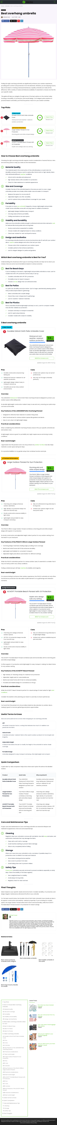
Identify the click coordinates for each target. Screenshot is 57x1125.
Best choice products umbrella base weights (8, 960)
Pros (6, 1040)
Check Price (49, 117)
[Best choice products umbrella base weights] (9, 941)
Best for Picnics (9, 1031)
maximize (23, 568)
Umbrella (7, 6)
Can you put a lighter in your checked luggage (45, 1034)
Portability (7, 1014)
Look (53, 223)
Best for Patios (9, 1028)
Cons (6, 1043)
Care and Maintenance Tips (12, 1103)
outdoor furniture (40, 445)
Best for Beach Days (9, 1026)
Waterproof (13, 398)
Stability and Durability (11, 1016)
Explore (12, 242)
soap (45, 836)
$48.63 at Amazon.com (41, 358)
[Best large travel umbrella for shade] (9, 966)
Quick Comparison (9, 1100)
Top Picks (6, 1002)
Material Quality (8, 1009)
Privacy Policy (34, 1122)
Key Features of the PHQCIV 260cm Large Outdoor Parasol (13, 1068)
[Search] (54, 2)
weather (22, 174)
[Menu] (2, 2)
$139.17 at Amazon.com (41, 617)
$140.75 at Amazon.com (42, 489)
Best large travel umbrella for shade (9, 985)
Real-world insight (10, 1054)
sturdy (15, 282)
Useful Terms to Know (10, 1098)
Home (2, 6)
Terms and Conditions (25, 1122)
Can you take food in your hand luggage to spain (46, 1044)
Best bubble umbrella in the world (46, 960)
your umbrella (21, 206)
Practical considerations (11, 1052)
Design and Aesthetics (11, 1019)
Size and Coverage (10, 1011)
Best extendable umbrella (28, 958)
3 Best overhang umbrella (11, 1034)
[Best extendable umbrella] (28, 941)
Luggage (40, 1007)
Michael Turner (6, 17)
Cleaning (6, 1106)
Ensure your (9, 870)
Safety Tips (8, 1110)
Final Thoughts (8, 1113)
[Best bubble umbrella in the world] (47, 941)
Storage (7, 1108)
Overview (7, 1045)
